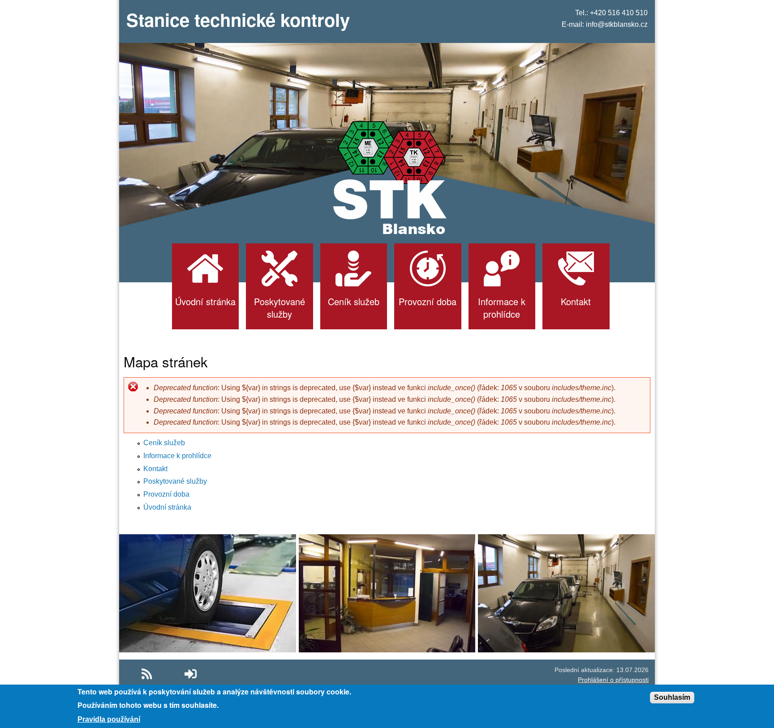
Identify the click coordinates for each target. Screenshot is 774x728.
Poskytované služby (175, 481)
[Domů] (387, 177)
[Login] (191, 674)
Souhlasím (672, 697)
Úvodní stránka (167, 507)
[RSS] (147, 674)
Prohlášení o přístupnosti (613, 680)
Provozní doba (166, 494)
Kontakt (155, 469)
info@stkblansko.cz (617, 24)
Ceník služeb (164, 443)
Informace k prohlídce (177, 456)
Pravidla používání (108, 719)
